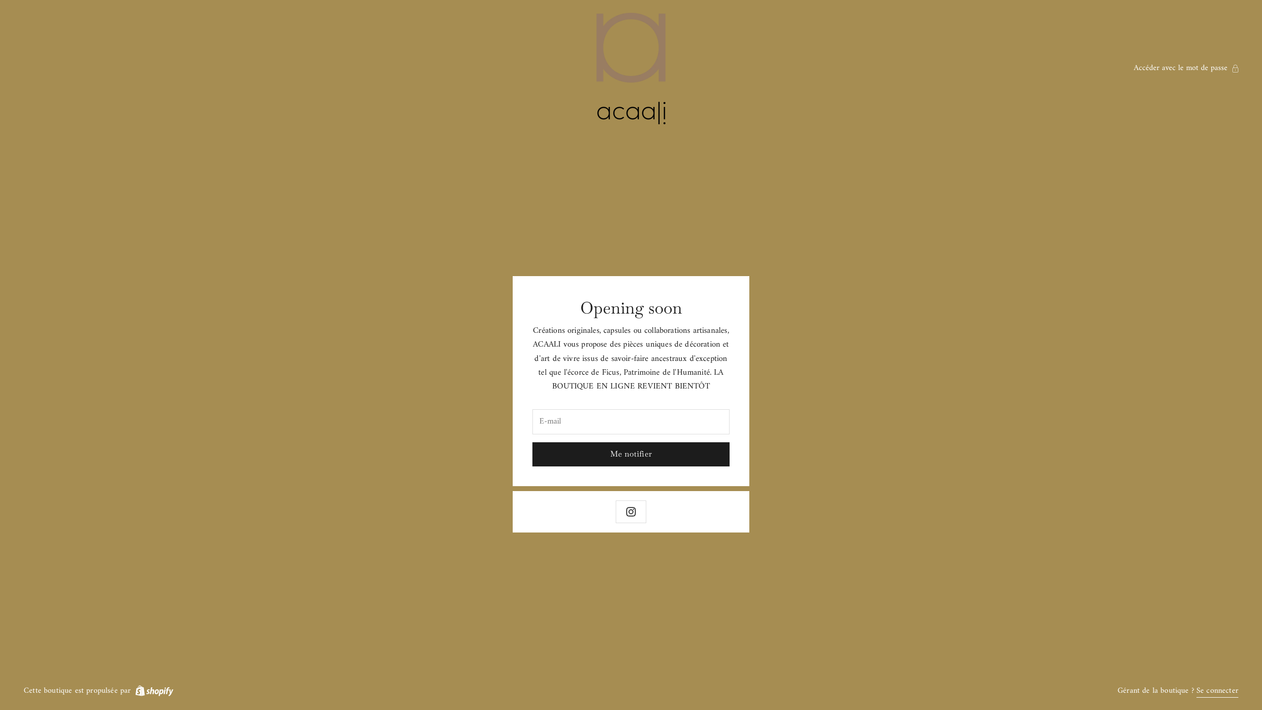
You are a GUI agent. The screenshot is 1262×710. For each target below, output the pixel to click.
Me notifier (631, 454)
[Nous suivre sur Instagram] (631, 512)
